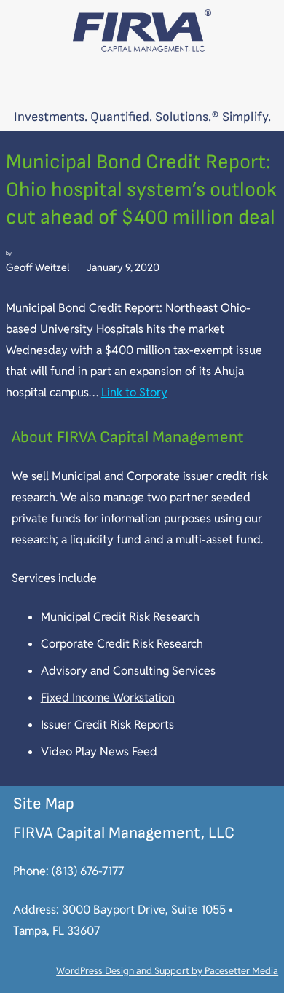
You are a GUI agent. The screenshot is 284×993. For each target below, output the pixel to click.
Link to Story (134, 392)
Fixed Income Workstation (108, 697)
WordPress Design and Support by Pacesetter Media (167, 971)
